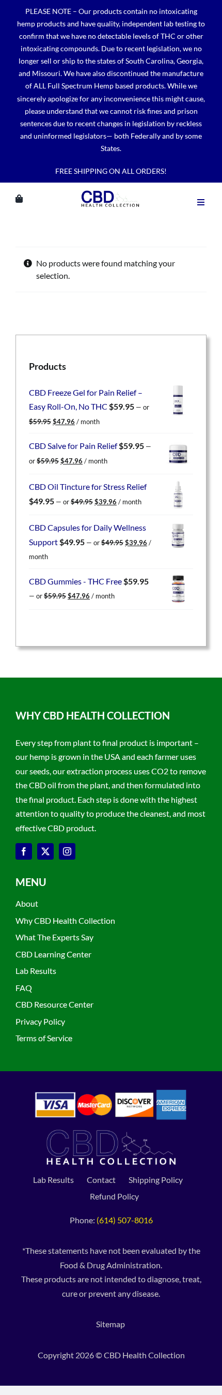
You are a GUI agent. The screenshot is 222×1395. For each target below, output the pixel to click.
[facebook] (23, 851)
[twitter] (45, 851)
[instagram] (67, 851)
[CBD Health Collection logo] (110, 191)
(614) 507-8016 (125, 1220)
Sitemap (111, 1324)
